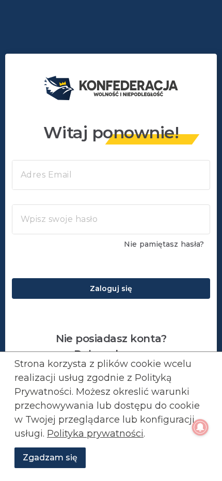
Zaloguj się (111, 288)
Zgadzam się (50, 457)
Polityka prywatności (95, 433)
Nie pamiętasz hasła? (164, 244)
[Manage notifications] (200, 427)
